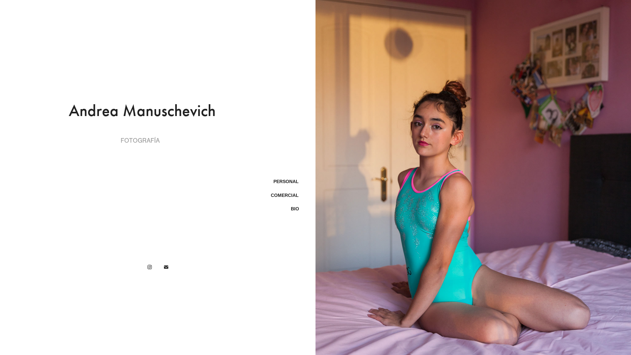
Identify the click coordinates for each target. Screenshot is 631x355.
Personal (286, 181)
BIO (295, 208)
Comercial (285, 195)
